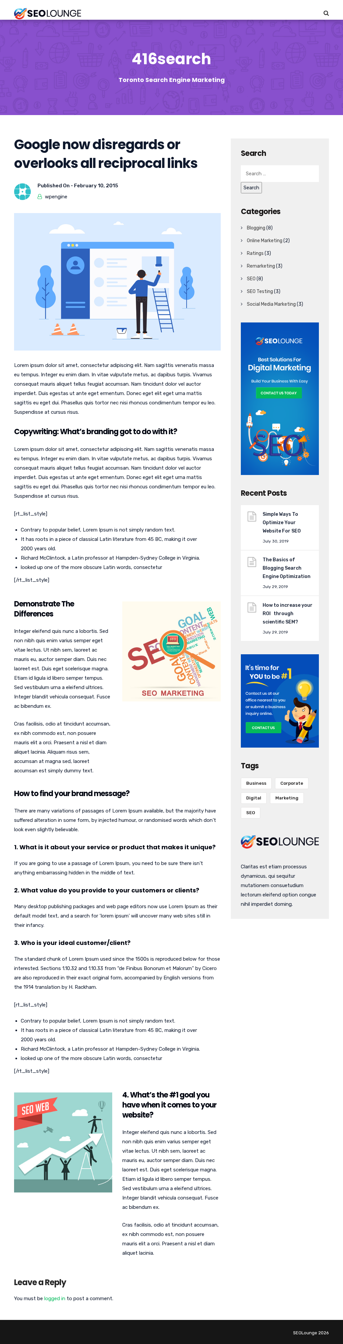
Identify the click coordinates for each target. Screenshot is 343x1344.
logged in (54, 1298)
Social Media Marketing (271, 304)
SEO (251, 279)
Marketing (286, 797)
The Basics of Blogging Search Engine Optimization (287, 568)
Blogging (256, 228)
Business (256, 783)
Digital (253, 797)
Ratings (255, 253)
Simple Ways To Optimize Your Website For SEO (282, 522)
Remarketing (261, 266)
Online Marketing (264, 241)
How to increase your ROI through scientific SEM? (288, 613)
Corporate (291, 783)
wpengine (56, 197)
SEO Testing (260, 291)
